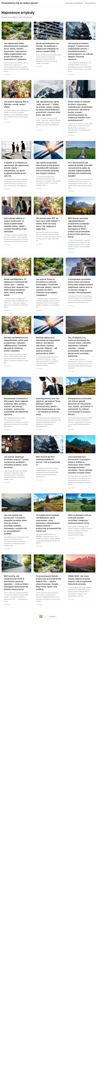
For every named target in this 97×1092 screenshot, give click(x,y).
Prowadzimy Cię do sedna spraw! (20, 3)
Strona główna (90, 3)
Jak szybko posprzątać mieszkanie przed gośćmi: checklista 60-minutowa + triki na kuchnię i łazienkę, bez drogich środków (48, 168)
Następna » (52, 616)
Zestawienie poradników (74, 3)
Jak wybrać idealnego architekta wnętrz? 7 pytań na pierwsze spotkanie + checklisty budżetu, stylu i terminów (16, 462)
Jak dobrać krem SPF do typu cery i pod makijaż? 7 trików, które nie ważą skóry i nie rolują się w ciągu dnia (48, 223)
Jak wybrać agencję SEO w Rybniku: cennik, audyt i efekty (16, 104)
